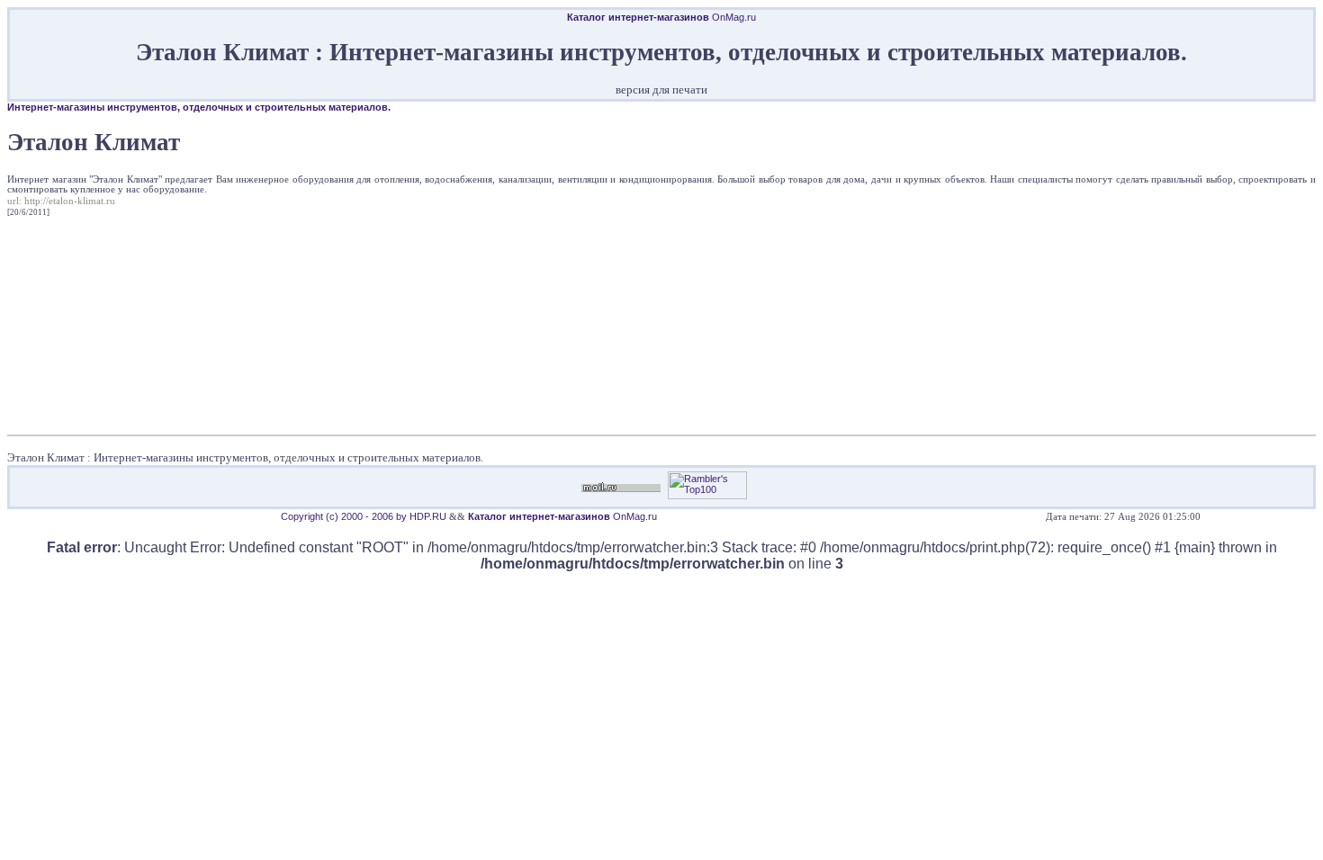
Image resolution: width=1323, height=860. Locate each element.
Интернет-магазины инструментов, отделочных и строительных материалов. (199, 107)
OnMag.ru (661, 17)
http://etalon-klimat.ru (69, 201)
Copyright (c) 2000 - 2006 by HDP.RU (363, 516)
